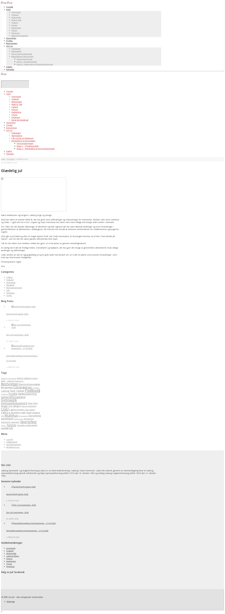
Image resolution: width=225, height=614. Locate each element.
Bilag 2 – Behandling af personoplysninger (35, 64)
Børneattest (16, 51)
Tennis (14, 30)
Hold (8, 9)
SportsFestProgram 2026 (17, 314)
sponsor (15, 422)
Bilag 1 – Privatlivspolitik (27, 62)
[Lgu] (4, 74)
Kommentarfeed (13, 444)
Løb (8, 290)
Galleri (9, 151)
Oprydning (34, 415)
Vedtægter (16, 49)
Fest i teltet (17, 391)
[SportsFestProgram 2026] (23, 306)
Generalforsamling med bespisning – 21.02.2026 (27, 530)
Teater (3, 425)
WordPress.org (12, 447)
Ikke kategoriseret (14, 287)
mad (29, 412)
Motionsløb (16, 17)
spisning (6, 422)
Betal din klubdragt (19, 36)
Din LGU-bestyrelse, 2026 (17, 335)
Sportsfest (11, 122)
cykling (5, 390)
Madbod (36, 412)
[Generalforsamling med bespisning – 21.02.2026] (23, 348)
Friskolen (4, 394)
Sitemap (11, 601)
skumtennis (28, 419)
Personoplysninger (24, 59)
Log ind (9, 439)
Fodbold (15, 15)
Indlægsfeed (11, 442)
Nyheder (10, 69)
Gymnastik (16, 12)
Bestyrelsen (11, 128)
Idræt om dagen (11, 406)
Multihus (11, 415)
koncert (32, 406)
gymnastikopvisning (14, 403)
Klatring (24, 406)
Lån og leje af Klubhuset (21, 54)
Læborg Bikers (12, 556)
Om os (9, 46)
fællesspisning (27, 394)
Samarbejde (18, 419)
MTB (2, 416)
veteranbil (32, 425)
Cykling (14, 23)
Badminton (16, 28)
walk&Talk (7, 428)
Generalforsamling (13, 397)
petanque (7, 418)
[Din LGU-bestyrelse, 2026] (23, 327)
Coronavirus (22, 387)
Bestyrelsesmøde (29, 384)
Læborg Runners (11, 412)
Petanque (15, 117)
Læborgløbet (29, 410)
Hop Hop (33, 403)
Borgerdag (7, 387)
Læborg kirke (16, 409)
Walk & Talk (16, 20)
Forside (9, 91)
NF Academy (23, 416)
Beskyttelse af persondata (22, 56)
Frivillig (9, 125)
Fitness (14, 25)
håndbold (10, 285)
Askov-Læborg (24, 378)
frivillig (12, 394)
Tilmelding (21, 425)
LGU (5, 409)
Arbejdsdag (12, 378)
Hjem (3, 159)
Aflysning (4, 378)
